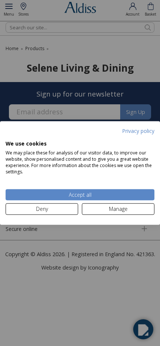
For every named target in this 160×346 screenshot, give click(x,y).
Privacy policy (138, 130)
